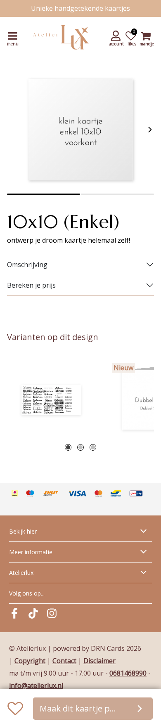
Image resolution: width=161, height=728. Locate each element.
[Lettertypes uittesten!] (51, 400)
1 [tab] (68, 447)
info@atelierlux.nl (36, 685)
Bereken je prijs (31, 285)
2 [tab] (80, 447)
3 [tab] (93, 447)
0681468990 (128, 673)
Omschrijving (27, 264)
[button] (117, 37)
